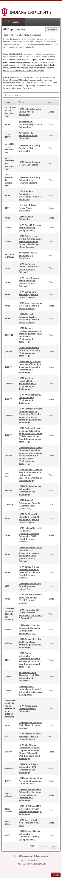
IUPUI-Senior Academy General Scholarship (29, 163)
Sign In (56, 874)
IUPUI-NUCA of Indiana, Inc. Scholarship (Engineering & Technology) (30, 398)
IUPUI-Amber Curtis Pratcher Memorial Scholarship (28, 708)
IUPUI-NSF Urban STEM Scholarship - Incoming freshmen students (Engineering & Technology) (30, 795)
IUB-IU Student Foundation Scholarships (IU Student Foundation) (30, 195)
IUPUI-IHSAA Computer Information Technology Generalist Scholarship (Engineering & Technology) (30, 367)
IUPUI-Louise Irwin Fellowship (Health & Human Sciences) (28, 294)
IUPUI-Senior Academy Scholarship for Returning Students (29, 180)
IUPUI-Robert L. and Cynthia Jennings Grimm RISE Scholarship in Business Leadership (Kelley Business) (30, 241)
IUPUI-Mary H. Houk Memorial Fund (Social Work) (29, 822)
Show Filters (52, 29)
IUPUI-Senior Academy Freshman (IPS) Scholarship (29, 148)
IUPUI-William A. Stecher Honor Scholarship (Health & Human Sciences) (30, 598)
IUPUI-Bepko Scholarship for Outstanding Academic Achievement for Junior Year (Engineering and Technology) (30, 660)
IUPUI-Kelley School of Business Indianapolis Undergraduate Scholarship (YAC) (29, 629)
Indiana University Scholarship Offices (32, 863)
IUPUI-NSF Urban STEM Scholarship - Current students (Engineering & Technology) (30, 810)
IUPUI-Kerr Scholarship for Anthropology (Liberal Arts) (30, 586)
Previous (43, 846)
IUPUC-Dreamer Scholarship (26, 217)
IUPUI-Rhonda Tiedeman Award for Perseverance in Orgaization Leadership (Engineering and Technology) (30, 475)
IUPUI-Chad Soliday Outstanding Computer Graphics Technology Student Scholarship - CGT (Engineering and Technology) (29, 751)
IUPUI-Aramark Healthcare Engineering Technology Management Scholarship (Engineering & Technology (30, 335)
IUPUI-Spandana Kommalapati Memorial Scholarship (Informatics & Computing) (30, 690)
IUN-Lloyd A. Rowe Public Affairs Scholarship (27, 208)
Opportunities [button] (13, 22)
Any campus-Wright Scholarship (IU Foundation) (28, 255)
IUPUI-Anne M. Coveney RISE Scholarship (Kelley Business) (30, 227)
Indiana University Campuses (33, 860)
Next (54, 846)
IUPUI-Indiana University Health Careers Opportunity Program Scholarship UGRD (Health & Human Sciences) (30, 554)
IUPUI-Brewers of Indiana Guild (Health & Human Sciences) (30, 725)
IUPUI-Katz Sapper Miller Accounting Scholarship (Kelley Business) (30, 781)
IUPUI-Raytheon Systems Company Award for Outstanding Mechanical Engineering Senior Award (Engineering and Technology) (30, 415)
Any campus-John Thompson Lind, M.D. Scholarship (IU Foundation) (29, 676)
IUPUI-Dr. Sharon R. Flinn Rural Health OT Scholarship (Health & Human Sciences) (29, 518)
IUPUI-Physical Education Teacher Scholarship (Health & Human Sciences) (29, 318)
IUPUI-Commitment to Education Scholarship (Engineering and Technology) (29, 351)
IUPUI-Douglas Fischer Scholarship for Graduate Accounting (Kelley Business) (29, 835)
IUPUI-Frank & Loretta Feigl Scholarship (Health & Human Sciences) (29, 281)
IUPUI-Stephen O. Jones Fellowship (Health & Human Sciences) (30, 736)
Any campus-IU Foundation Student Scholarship (28, 135)
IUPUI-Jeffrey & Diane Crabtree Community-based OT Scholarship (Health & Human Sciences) (29, 572)
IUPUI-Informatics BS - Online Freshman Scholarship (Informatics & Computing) (30, 614)
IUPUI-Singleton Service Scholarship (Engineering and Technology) (30, 490)
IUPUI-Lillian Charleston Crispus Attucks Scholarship (30, 112)
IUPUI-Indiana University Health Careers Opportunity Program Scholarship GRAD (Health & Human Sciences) (30, 535)
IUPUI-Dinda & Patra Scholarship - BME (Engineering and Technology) (28, 768)
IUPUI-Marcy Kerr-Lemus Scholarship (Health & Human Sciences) (30, 306)
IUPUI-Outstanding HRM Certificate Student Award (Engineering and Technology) (30, 643)
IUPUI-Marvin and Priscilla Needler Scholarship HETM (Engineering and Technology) (27, 383)
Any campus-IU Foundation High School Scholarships (30, 124)
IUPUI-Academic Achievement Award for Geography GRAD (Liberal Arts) (30, 504)
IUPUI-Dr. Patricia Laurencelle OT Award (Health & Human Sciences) (29, 267)
